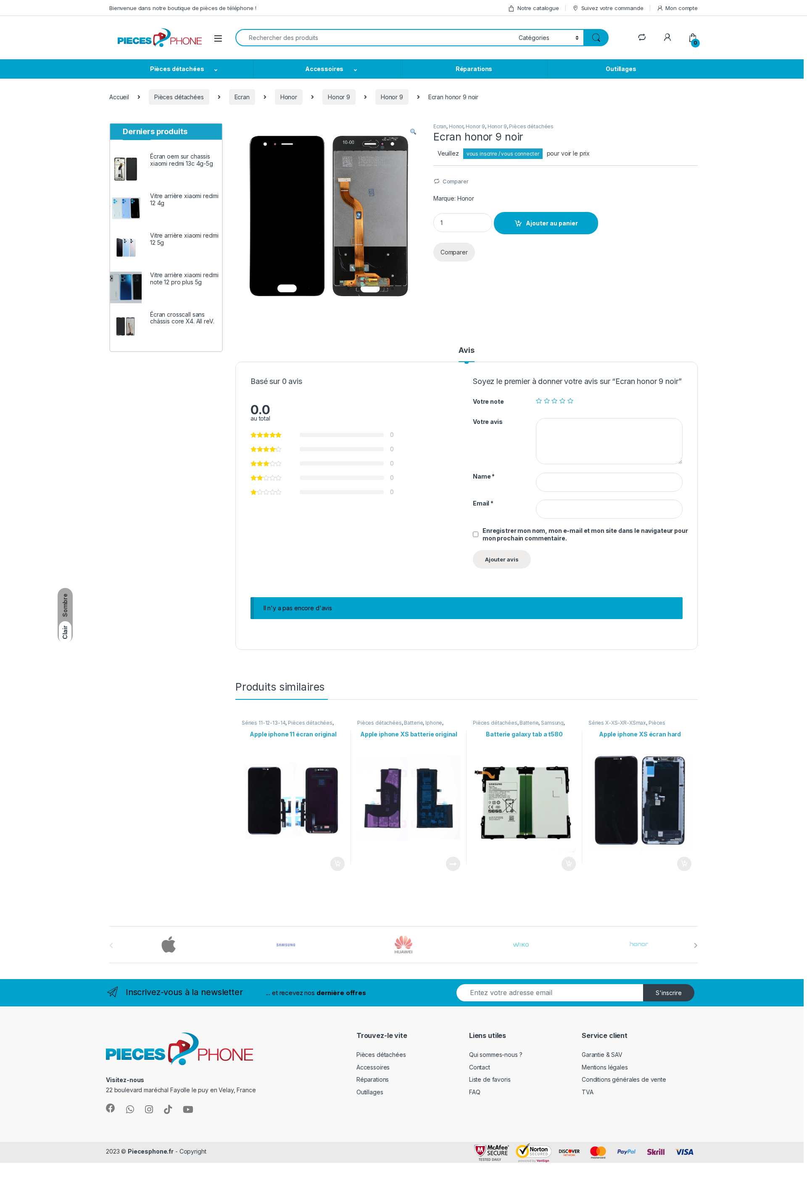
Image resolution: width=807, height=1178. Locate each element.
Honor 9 (339, 97)
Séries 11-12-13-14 (263, 723)
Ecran (242, 97)
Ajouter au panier (552, 223)
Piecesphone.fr (151, 1151)
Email (483, 503)
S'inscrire (669, 992)
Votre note (488, 401)
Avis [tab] (466, 351)
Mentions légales (605, 1067)
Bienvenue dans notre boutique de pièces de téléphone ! (182, 8)
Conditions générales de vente (624, 1079)
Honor (288, 97)
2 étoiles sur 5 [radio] (547, 401)
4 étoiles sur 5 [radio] (562, 401)
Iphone (433, 723)
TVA (587, 1092)
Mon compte (681, 8)
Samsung (552, 723)
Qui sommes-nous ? (495, 1054)
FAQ (474, 1092)
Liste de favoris (490, 1079)
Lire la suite (453, 864)
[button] (413, 132)
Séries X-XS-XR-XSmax (617, 723)
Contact (479, 1067)
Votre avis (488, 421)
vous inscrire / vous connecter (503, 154)
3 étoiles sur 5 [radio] (554, 401)
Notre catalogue (538, 8)
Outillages (621, 68)
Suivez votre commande (612, 8)
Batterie (413, 723)
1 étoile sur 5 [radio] (539, 401)
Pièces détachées (177, 68)
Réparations (474, 68)
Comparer (456, 181)
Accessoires (324, 68)
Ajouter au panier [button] (335, 864)
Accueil (119, 97)
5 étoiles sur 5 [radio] (570, 401)
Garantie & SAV (602, 1054)
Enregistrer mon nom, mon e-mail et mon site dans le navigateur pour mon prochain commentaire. (585, 534)
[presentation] (696, 945)
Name (484, 476)
